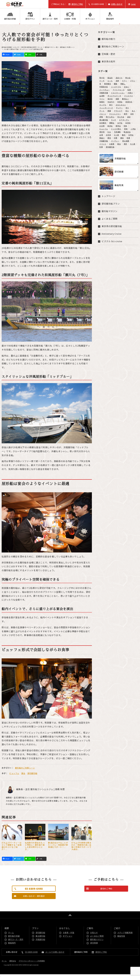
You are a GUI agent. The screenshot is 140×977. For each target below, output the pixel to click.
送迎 (129, 117)
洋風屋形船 (103, 141)
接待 (125, 114)
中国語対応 (103, 87)
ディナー (119, 108)
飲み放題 (125, 141)
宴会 (23, 773)
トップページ (108, 196)
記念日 (128, 123)
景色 (109, 138)
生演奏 (102, 96)
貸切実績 (94, 942)
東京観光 (107, 84)
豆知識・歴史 (108, 54)
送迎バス (119, 78)
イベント (102, 144)
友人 (133, 111)
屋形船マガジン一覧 (51, 47)
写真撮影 (117, 132)
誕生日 (110, 78)
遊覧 (101, 117)
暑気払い (125, 99)
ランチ (113, 120)
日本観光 (102, 123)
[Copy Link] (41, 55)
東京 (125, 144)
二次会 (133, 129)
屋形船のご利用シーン (67, 47)
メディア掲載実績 (125, 932)
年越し (123, 84)
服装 (115, 84)
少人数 (116, 135)
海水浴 (110, 99)
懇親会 (111, 123)
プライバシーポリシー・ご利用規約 (32, 961)
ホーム (11, 932)
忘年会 (131, 135)
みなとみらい (121, 105)
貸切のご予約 (77, 4)
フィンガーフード (106, 108)
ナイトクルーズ (119, 90)
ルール (110, 81)
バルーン (102, 114)
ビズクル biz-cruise (112, 241)
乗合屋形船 (103, 120)
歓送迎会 (127, 132)
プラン (132, 81)
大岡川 (130, 93)
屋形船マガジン (109, 211)
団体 (125, 126)
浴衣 (132, 114)
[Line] (29, 55)
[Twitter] (18, 55)
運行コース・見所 (50, 18)
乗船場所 (110, 18)
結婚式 (102, 102)
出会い (126, 87)
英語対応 (128, 102)
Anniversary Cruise (111, 233)
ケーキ (102, 81)
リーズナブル (116, 87)
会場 (101, 135)
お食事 (111, 144)
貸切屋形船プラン (111, 203)
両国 (117, 99)
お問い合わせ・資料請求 (34, 896)
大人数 (132, 144)
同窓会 (119, 102)
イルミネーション (118, 93)
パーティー (115, 141)
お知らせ (94, 932)
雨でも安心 (110, 117)
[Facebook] (7, 55)
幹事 (101, 147)
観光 (123, 135)
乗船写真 (121, 936)
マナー (124, 81)
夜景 (128, 138)
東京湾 (102, 132)
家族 (126, 129)
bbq (109, 132)
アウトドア (118, 111)
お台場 (102, 126)
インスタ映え (116, 129)
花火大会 (120, 117)
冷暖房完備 (103, 93)
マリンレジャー (115, 114)
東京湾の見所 (108, 61)
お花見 (108, 135)
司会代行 (110, 102)
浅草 (117, 81)
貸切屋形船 (32, 773)
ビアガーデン (124, 120)
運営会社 (12, 961)
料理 (115, 138)
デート (102, 111)
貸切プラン (30, 18)
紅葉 (129, 90)
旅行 (111, 105)
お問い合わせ (116, 4)
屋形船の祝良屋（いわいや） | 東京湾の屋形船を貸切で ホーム (22, 47)
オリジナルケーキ (114, 96)
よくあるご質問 (109, 218)
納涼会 (110, 126)
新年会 (118, 126)
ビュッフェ (14, 773)
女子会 (119, 123)
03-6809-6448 (97, 4)
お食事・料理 (70, 18)
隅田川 (102, 138)
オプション (90, 18)
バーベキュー (104, 90)
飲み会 (128, 78)
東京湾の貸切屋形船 (112, 226)
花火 (127, 111)
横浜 (122, 138)
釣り (127, 108)
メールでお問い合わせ (54, 952)
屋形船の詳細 (10, 18)
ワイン (102, 99)
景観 (109, 111)
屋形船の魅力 (108, 38)
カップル (102, 105)
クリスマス (128, 96)
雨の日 (102, 78)
